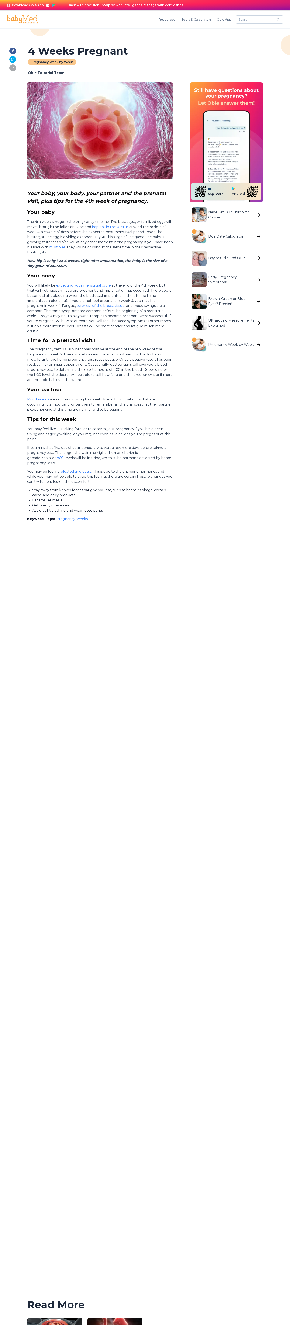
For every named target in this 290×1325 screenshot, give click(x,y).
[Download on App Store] (47, 5)
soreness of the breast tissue (101, 306)
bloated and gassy (76, 471)
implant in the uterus (110, 227)
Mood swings (38, 399)
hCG (60, 458)
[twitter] (12, 59)
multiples (57, 247)
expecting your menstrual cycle (83, 285)
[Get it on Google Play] (53, 5)
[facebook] (12, 51)
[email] (12, 68)
